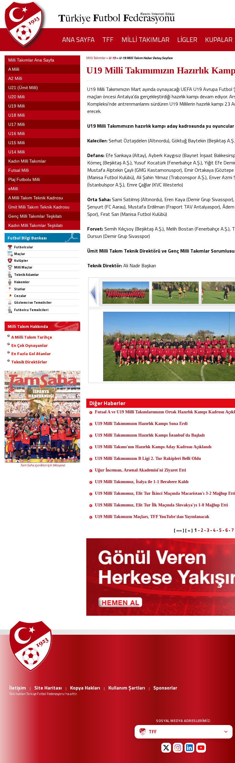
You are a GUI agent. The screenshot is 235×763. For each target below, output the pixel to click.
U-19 (112, 57)
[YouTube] (201, 748)
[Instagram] (178, 748)
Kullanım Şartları (126, 687)
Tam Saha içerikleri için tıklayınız (42, 465)
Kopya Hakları (85, 687)
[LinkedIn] (189, 748)
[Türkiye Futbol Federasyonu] (34, 24)
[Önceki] (93, 292)
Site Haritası (48, 687)
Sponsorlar (165, 687)
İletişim (17, 687)
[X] (166, 748)
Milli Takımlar (96, 57)
